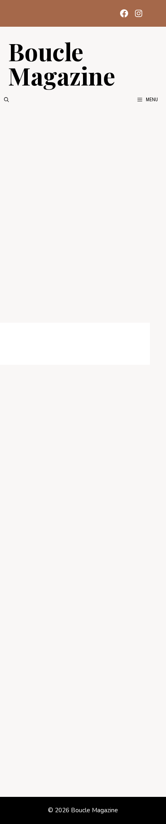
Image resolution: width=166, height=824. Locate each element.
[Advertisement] (83, 217)
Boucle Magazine (61, 63)
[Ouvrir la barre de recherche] (6, 99)
